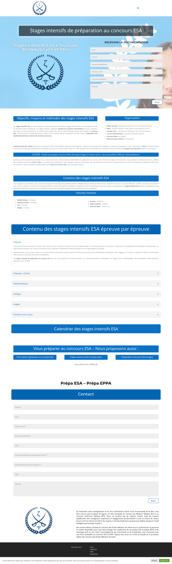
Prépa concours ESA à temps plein (86, 357)
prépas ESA (136, 530)
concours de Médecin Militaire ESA (140, 514)
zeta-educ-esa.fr (76, 547)
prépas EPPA (149, 530)
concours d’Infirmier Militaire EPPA (90, 516)
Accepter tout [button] (164, 560)
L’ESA (91, 547)
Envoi (157, 102)
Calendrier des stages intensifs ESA (86, 328)
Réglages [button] (154, 560)
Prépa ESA (93, 549)
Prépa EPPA (94, 554)
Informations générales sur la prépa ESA (34, 357)
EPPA (91, 552)
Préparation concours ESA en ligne (137, 357)
